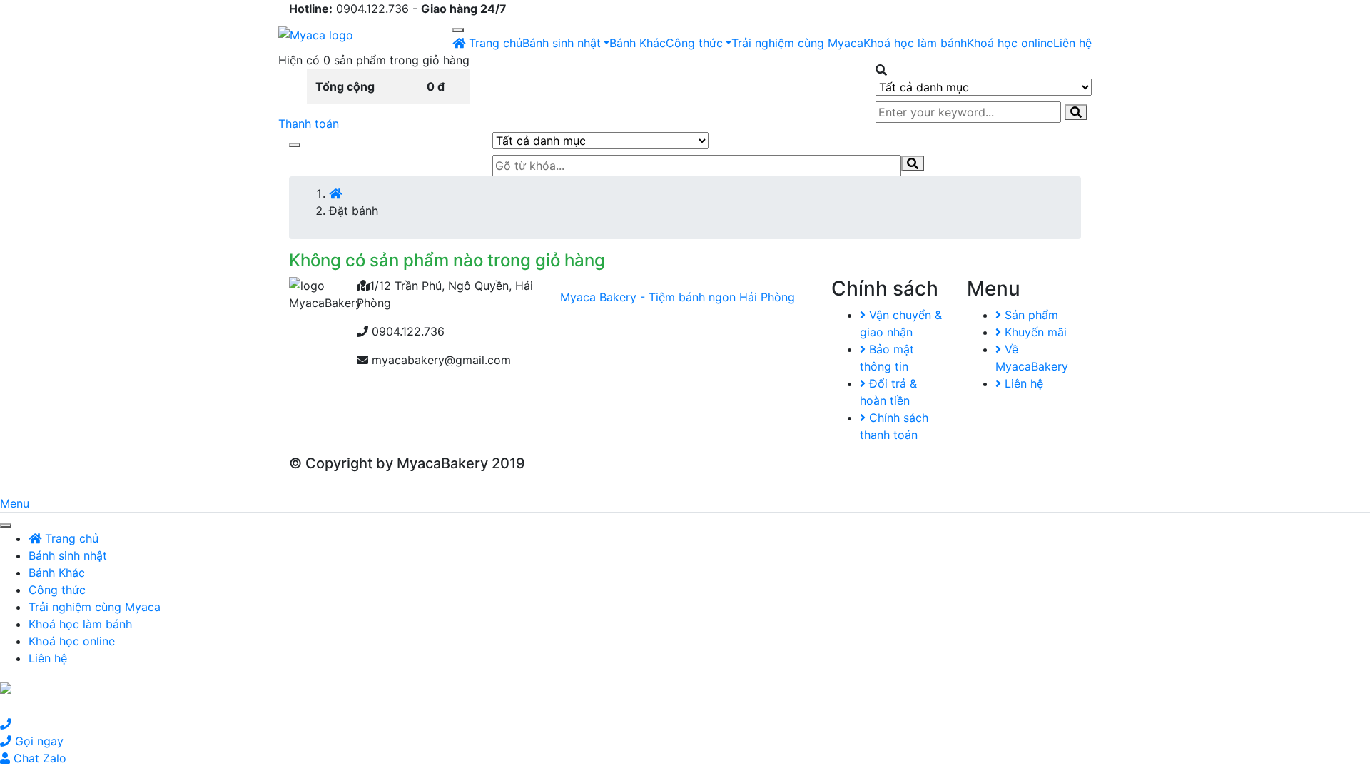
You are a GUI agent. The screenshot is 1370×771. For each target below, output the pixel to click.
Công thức (694, 43)
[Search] (1076, 112)
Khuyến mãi (1034, 332)
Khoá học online (1010, 43)
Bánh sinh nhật (561, 43)
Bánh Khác (637, 43)
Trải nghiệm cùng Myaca (797, 43)
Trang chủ (493, 43)
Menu (14, 503)
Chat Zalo (38, 758)
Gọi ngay (37, 741)
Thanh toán (308, 123)
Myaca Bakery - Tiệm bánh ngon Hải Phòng (677, 297)
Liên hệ (1072, 43)
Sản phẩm (1029, 315)
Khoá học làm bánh (915, 43)
